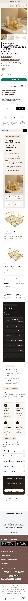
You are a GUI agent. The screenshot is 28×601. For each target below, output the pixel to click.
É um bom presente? (14, 471)
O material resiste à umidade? (14, 461)
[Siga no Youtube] (11, 568)
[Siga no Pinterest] (8, 568)
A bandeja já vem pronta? (14, 451)
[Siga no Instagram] (5, 568)
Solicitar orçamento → (23, 125)
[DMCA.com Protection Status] (14, 575)
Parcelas (19, 54)
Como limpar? (14, 456)
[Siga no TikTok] (14, 568)
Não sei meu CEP (7, 112)
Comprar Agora (14, 79)
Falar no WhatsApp (15, 491)
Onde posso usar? (14, 466)
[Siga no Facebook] (2, 568)
